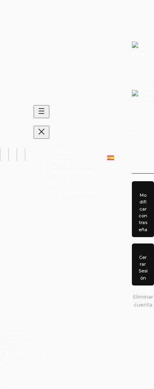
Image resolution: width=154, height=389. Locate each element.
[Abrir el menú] (41, 111)
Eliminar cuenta (143, 301)
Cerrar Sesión (143, 268)
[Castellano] (110, 158)
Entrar (143, 17)
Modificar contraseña (143, 212)
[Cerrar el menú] (41, 132)
